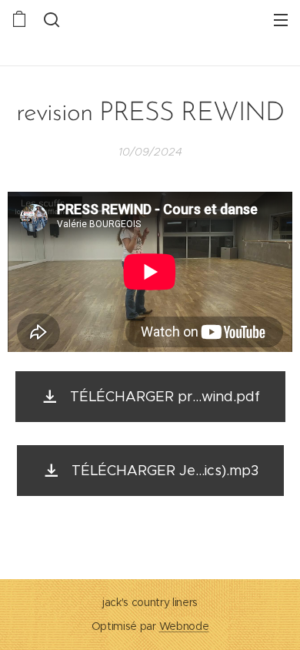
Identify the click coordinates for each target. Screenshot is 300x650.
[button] (50, 19)
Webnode (184, 626)
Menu (280, 19)
